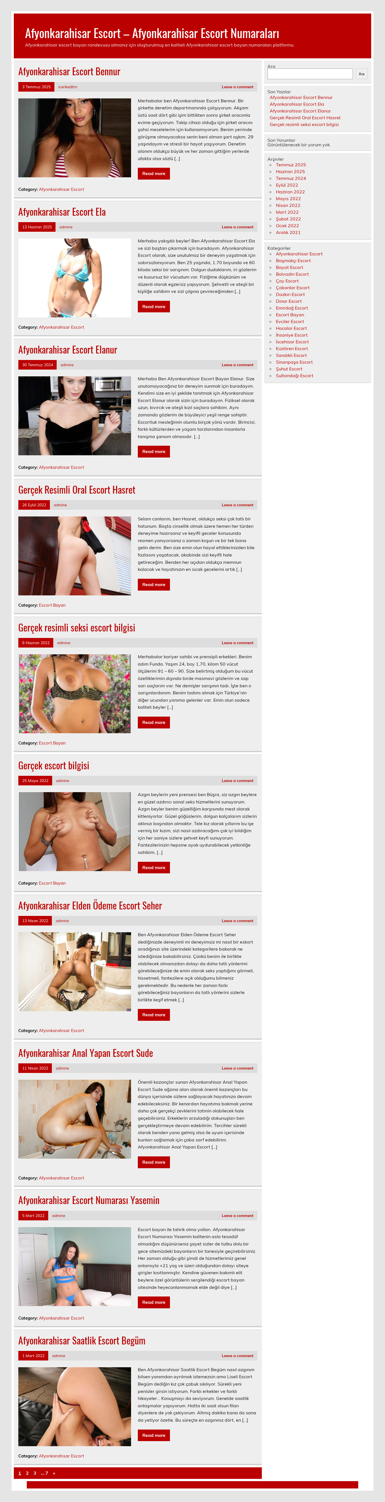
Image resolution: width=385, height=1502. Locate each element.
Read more (153, 173)
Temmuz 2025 (291, 164)
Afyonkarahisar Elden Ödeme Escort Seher (90, 905)
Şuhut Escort (289, 369)
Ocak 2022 (287, 225)
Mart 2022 (287, 212)
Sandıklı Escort (291, 355)
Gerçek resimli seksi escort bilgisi (76, 627)
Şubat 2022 (288, 219)
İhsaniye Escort (292, 335)
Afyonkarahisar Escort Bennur (69, 71)
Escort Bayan (52, 605)
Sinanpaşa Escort (294, 362)
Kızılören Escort (292, 348)
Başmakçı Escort (293, 260)
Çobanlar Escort (293, 287)
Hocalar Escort (291, 328)
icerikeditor (68, 86)
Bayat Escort (289, 267)
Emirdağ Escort (292, 308)
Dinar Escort (289, 301)
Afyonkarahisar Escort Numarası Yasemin (89, 1200)
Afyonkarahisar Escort (61, 189)
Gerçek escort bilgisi (53, 765)
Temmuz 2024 (291, 178)
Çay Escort (287, 281)
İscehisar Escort (292, 341)
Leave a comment (237, 86)
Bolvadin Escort (292, 274)
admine (65, 226)
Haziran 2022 (290, 192)
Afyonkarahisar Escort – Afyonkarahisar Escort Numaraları (152, 32)
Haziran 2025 (290, 171)
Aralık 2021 (288, 232)
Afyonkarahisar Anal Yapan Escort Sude (85, 1053)
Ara (271, 66)
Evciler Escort (290, 321)
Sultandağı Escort (294, 375)
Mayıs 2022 (288, 198)
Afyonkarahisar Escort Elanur (67, 349)
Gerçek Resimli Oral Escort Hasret (76, 489)
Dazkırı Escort (290, 294)
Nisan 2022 (288, 205)
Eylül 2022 (287, 185)
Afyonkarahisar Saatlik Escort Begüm (81, 1340)
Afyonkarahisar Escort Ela (62, 211)
